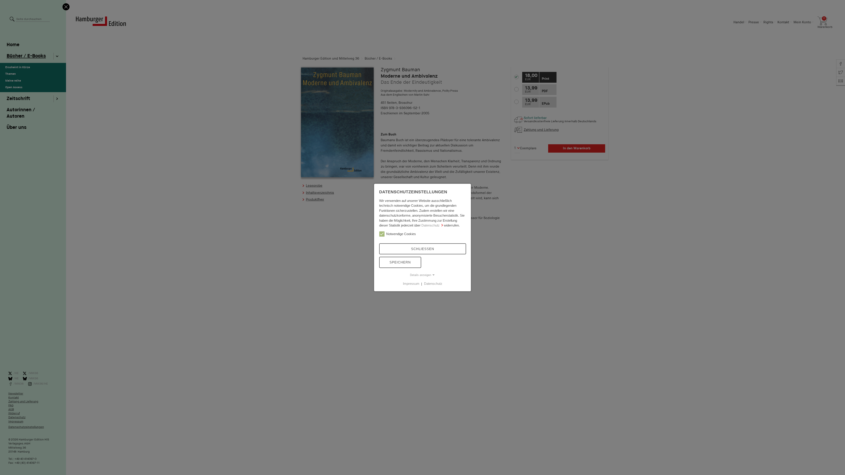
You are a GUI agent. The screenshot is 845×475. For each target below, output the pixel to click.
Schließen (422, 248)
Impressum (411, 283)
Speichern (400, 262)
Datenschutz (430, 225)
